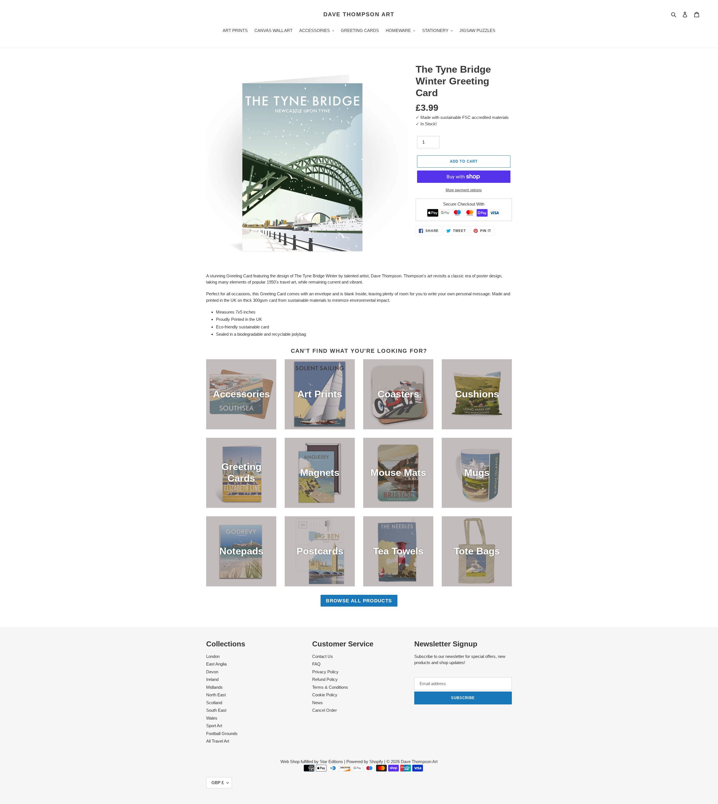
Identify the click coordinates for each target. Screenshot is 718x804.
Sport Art (214, 725)
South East (216, 710)
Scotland (214, 702)
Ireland (212, 679)
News (317, 702)
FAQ (316, 664)
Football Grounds (222, 733)
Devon (212, 671)
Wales (211, 718)
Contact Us (322, 656)
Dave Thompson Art (358, 14)
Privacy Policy (325, 671)
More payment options (464, 190)
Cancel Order (324, 710)
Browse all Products (359, 600)
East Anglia (216, 664)
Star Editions (331, 761)
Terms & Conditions (330, 687)
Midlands (214, 687)
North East (216, 694)
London (213, 656)
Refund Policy (325, 679)
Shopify (376, 761)
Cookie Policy (324, 694)
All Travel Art (217, 741)
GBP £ (217, 782)
